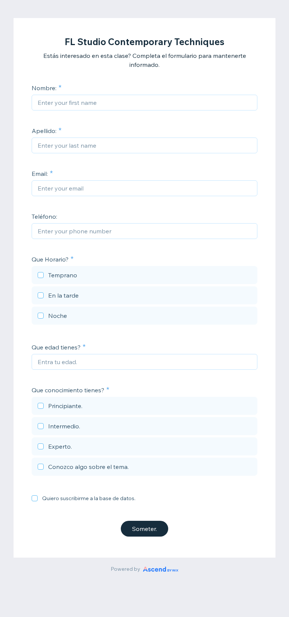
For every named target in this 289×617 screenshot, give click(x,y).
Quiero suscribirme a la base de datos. (88, 498)
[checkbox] (144, 276)
